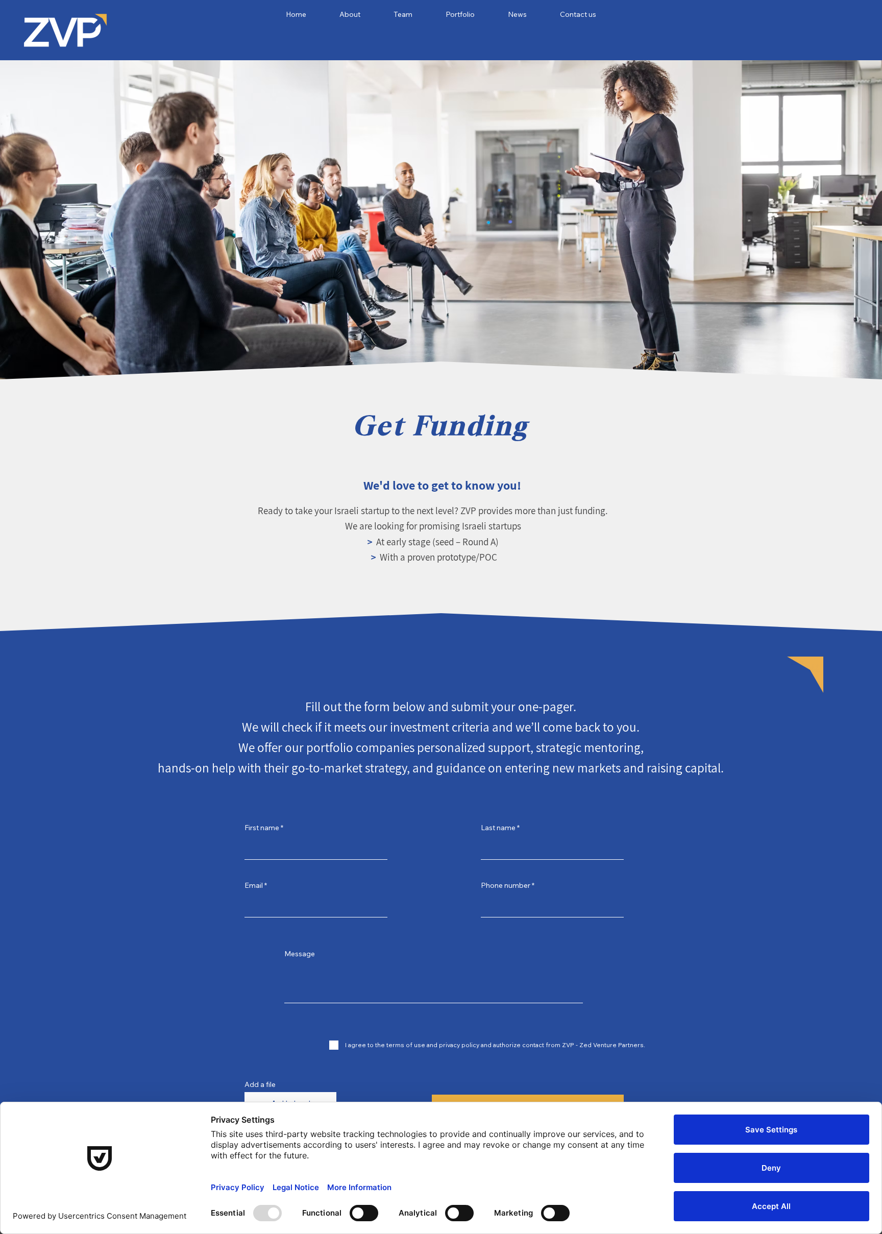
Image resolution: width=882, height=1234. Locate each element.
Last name (498, 827)
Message (299, 953)
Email (253, 885)
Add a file (260, 1084)
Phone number (505, 885)
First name (261, 827)
